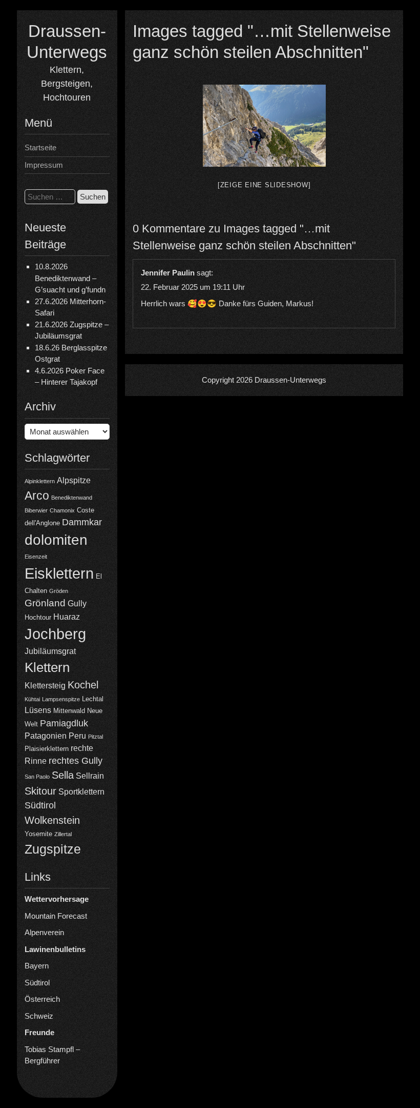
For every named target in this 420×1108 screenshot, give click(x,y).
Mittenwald (69, 711)
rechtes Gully (75, 761)
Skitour (40, 791)
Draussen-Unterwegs (290, 379)
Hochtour (38, 617)
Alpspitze (74, 480)
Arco (37, 495)
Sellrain (90, 775)
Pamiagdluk (64, 723)
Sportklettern (81, 791)
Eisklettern (59, 573)
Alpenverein (44, 932)
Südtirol (40, 805)
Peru (77, 735)
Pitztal (95, 737)
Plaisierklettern (47, 749)
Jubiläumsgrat (50, 651)
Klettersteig (45, 685)
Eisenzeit (36, 556)
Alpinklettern (40, 481)
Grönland (45, 603)
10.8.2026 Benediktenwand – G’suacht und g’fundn (70, 278)
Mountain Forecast (56, 916)
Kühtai (32, 699)
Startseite (40, 147)
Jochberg (55, 633)
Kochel (83, 684)
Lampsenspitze (61, 699)
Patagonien (46, 735)
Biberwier (36, 510)
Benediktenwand (71, 497)
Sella (63, 775)
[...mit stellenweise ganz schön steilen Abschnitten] (264, 126)
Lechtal (92, 699)
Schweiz (39, 1016)
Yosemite (38, 834)
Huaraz (66, 616)
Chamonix (62, 510)
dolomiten (56, 540)
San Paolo (37, 777)
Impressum (44, 165)
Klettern (47, 667)
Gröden (58, 591)
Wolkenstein (52, 820)
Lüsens (38, 710)
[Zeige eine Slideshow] (264, 185)
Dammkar (82, 522)
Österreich (42, 999)
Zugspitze (53, 849)
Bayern (37, 965)
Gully (77, 603)
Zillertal (63, 834)
